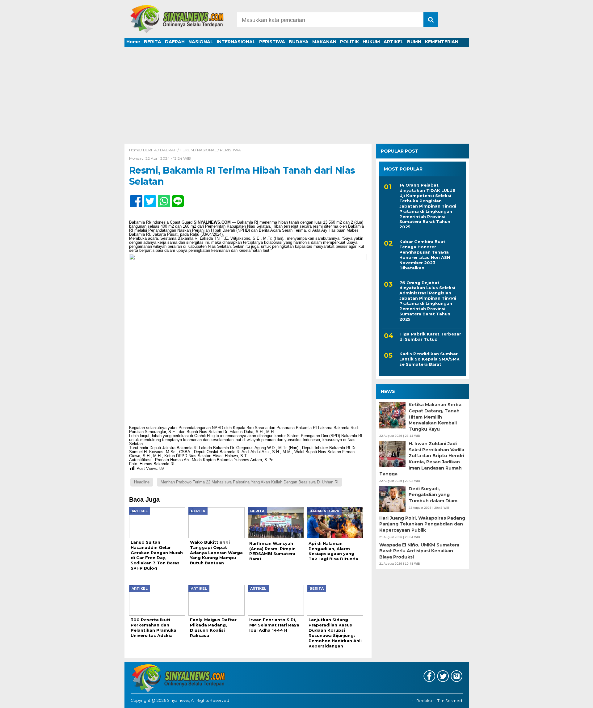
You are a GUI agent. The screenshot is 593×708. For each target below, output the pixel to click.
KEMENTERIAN (441, 41)
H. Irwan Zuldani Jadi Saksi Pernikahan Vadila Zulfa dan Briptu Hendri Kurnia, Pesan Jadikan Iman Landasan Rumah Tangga (421, 459)
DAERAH (175, 41)
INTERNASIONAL (236, 41)
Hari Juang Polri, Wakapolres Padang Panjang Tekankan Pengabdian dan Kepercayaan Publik (422, 524)
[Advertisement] (296, 97)
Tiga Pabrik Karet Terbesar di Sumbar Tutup (430, 336)
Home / (136, 150)
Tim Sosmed (449, 701)
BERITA (152, 41)
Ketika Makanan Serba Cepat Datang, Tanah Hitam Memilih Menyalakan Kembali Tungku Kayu (435, 417)
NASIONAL (200, 41)
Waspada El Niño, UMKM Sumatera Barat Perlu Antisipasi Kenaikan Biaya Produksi (419, 551)
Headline (141, 482)
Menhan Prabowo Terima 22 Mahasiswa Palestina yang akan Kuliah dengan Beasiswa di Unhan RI (250, 482)
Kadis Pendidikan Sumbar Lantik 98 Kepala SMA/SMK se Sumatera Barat (429, 359)
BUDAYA (299, 41)
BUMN (414, 41)
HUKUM (371, 41)
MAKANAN (324, 41)
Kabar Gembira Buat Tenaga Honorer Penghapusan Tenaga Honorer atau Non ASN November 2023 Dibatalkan (424, 254)
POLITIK (349, 41)
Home (133, 41)
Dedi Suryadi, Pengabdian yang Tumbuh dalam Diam (433, 495)
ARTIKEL (393, 41)
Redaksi (424, 701)
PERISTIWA (272, 41)
